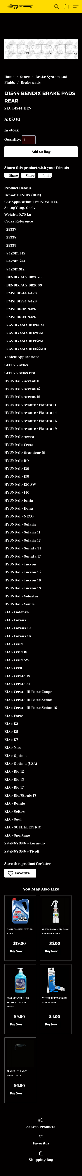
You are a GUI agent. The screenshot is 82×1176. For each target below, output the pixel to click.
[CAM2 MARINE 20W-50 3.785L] (20, 911)
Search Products (41, 1127)
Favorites (41, 1143)
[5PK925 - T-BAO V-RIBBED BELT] (20, 1053)
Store (25, 77)
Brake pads (31, 82)
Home (9, 77)
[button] (20, 6)
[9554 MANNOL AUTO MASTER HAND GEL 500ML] (20, 980)
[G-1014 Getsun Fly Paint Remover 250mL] (55, 911)
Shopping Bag (41, 1160)
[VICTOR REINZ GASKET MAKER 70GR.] (55, 980)
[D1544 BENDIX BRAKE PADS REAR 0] (41, 49)
